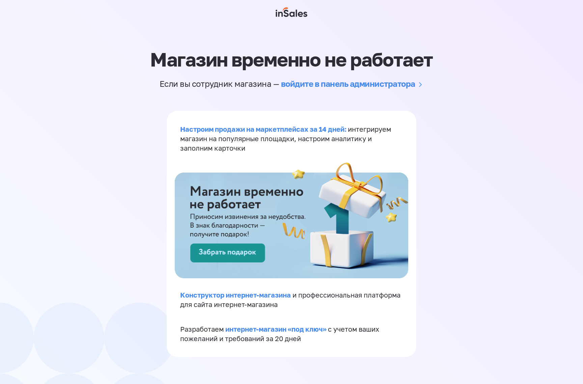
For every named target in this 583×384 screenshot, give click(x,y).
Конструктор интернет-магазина (235, 295)
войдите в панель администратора (348, 83)
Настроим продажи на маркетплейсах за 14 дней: (264, 129)
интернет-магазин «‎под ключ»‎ (276, 329)
